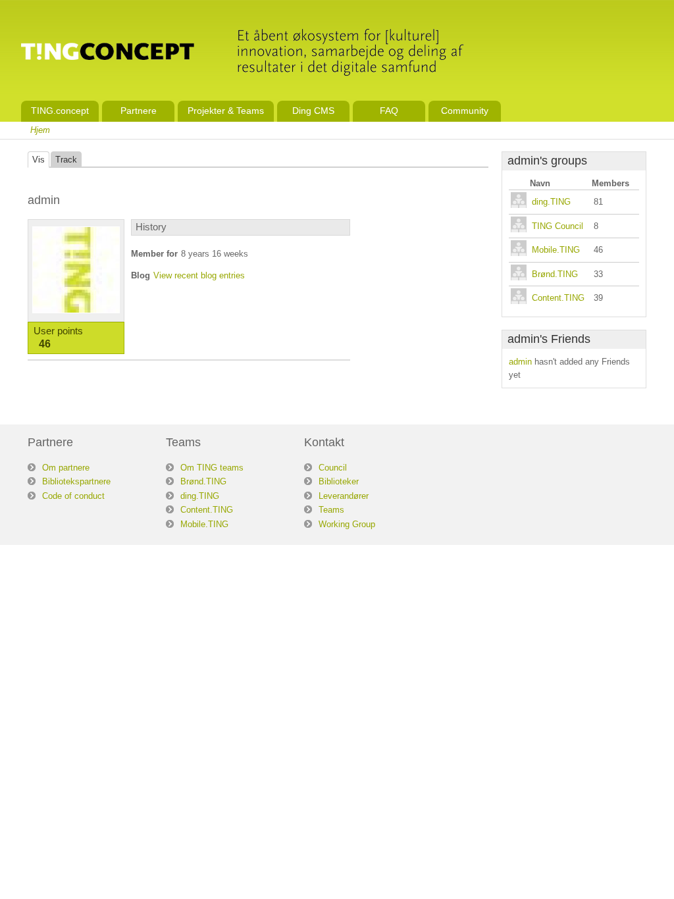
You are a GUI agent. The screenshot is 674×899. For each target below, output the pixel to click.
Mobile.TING (556, 250)
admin (520, 362)
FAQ (389, 110)
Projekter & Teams (226, 110)
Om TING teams (212, 468)
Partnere (138, 110)
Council (333, 468)
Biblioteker (339, 481)
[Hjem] (107, 53)
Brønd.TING (555, 274)
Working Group (347, 524)
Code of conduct (73, 496)
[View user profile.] (76, 310)
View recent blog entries (199, 275)
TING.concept (60, 110)
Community (464, 110)
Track (66, 160)
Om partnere (66, 468)
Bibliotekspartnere (76, 481)
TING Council (557, 226)
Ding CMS (313, 110)
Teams (331, 510)
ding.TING (551, 202)
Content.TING (558, 298)
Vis (38, 160)
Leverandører (344, 496)
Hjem (40, 130)
